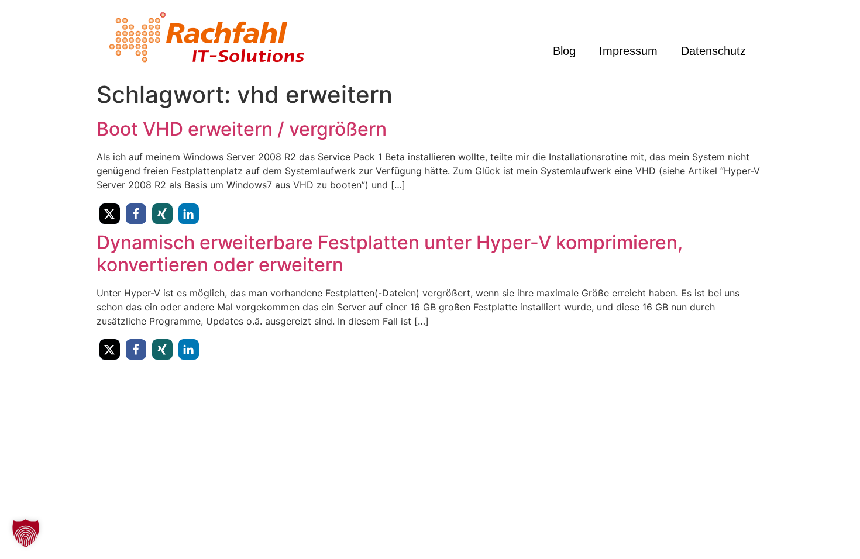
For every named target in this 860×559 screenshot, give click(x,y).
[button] (109, 213)
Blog (564, 50)
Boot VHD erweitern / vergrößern (242, 129)
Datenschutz (713, 50)
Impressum (628, 50)
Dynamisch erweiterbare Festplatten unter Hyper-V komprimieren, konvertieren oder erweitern (390, 253)
